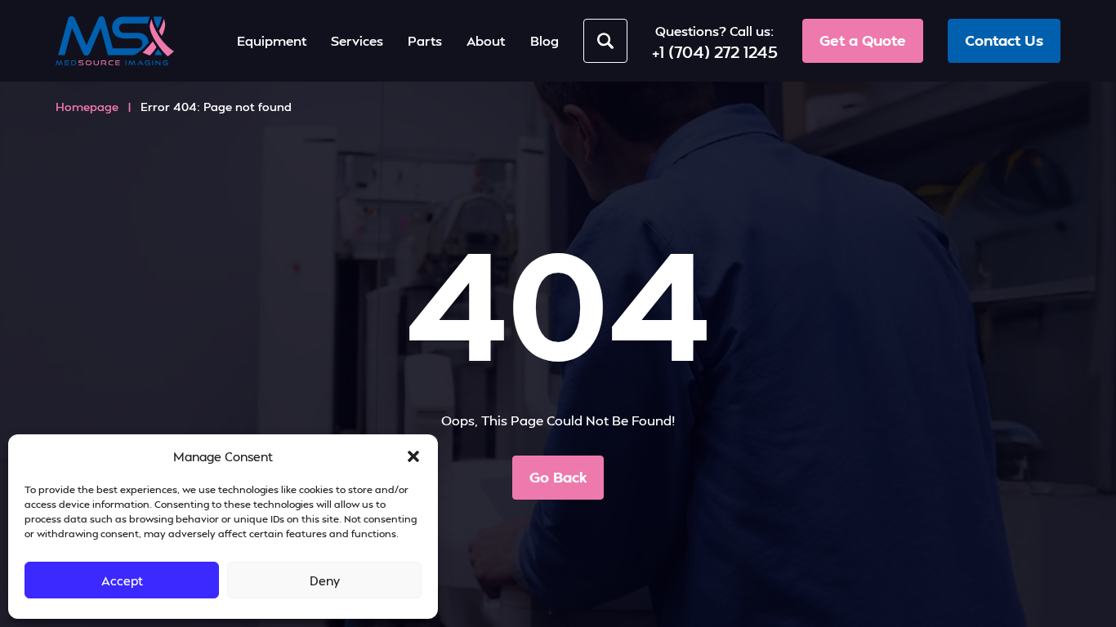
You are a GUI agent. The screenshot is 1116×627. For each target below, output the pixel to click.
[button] (413, 456)
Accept (122, 580)
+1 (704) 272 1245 (715, 51)
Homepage (87, 106)
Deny (325, 580)
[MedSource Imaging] (115, 40)
